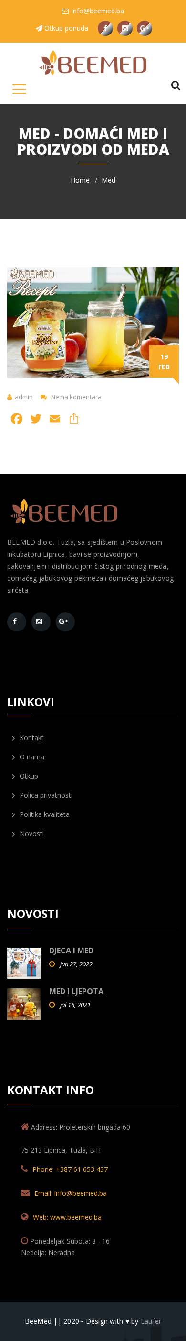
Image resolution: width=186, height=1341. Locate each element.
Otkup (28, 775)
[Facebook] (14, 623)
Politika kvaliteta (44, 814)
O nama (31, 756)
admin (24, 396)
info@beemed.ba (97, 10)
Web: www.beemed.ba (67, 1217)
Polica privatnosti (45, 795)
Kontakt (31, 737)
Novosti (31, 833)
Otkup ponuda (65, 28)
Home (80, 179)
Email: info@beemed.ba (70, 1193)
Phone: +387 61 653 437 (70, 1169)
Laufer (151, 1321)
